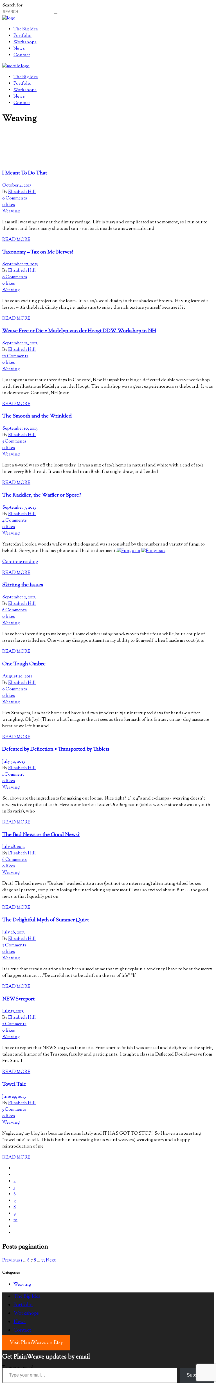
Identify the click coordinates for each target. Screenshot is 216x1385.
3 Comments (14, 945)
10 (15, 1220)
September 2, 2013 (19, 597)
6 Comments (14, 610)
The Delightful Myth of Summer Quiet (45, 920)
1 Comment (13, 774)
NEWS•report (18, 999)
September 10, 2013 (20, 428)
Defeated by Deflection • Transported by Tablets (55, 749)
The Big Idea (27, 1296)
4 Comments (14, 520)
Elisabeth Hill (22, 192)
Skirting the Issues (22, 585)
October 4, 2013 (17, 185)
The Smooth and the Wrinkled (37, 416)
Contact (22, 1330)
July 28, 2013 (13, 847)
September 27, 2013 (20, 264)
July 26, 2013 (13, 932)
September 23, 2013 (20, 343)
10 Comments (15, 356)
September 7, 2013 (19, 507)
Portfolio (23, 1305)
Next (51, 1260)
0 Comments (14, 198)
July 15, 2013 (13, 1011)
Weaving (11, 211)
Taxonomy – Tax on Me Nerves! (37, 252)
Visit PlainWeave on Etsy (36, 1342)
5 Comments (14, 441)
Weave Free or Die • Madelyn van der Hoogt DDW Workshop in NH (79, 331)
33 (43, 1260)
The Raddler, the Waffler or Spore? (41, 495)
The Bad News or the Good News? (41, 835)
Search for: (13, 5)
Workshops (26, 1313)
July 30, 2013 (13, 761)
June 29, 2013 (14, 1097)
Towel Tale (14, 1084)
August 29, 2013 (17, 676)
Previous (11, 1260)
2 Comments (14, 1024)
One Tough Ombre (24, 664)
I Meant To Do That (24, 173)
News (20, 1322)
